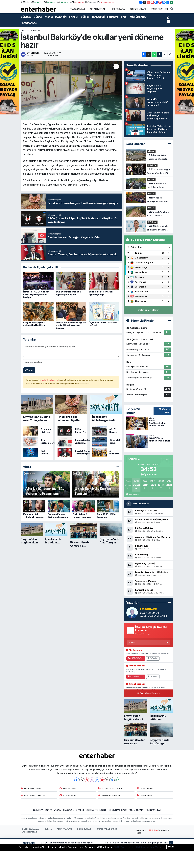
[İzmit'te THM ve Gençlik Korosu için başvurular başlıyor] (38, 281)
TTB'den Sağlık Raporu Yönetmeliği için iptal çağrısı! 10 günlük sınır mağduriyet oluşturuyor (158, 171)
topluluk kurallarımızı (49, 380)
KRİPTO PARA (118, 9)
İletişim (48, 829)
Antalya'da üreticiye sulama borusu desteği (156, 185)
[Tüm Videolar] (117, 467)
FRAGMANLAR (77, 9)
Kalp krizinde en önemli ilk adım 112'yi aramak (157, 228)
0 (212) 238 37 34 (136, 676)
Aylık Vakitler (134, 494)
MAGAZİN (61, 17)
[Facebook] (76, 779)
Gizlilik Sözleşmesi (30, 829)
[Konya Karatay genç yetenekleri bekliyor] (38, 311)
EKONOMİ (113, 17)
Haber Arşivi (146, 795)
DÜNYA (38, 17)
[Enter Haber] (38, 9)
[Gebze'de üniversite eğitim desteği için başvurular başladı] (71, 311)
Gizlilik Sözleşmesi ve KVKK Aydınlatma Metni (137, 847)
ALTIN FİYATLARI (98, 9)
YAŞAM (48, 17)
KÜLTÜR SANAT (138, 17)
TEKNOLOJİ (98, 17)
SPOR (124, 17)
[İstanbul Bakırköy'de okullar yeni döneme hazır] (71, 90)
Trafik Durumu (146, 788)
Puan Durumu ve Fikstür (34, 795)
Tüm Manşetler (70, 795)
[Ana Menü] (168, 22)
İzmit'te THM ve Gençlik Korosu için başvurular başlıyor (36, 294)
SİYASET (74, 17)
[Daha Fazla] (159, 54)
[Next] (112, 779)
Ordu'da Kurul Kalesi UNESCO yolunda (158, 214)
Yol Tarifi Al (154, 658)
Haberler (25, 30)
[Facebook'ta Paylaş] (144, 54)
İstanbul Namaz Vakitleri (113, 788)
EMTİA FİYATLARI (159, 9)
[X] (81, 779)
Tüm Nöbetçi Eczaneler (149, 693)
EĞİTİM (85, 17)
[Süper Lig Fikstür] (169, 320)
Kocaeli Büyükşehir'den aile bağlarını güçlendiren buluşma (158, 200)
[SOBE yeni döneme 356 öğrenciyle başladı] (71, 281)
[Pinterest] (87, 779)
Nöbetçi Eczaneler (32, 788)
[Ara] (171, 9)
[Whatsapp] (117, 779)
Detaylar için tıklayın (148, 310)
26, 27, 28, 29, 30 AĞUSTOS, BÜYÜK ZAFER (153, 614)
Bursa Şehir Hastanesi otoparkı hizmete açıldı (157, 157)
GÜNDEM (26, 17)
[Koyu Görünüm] (168, 18)
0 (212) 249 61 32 (136, 658)
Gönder (29, 370)
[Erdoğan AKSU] (132, 612)
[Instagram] (92, 779)
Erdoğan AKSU (148, 609)
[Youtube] (102, 779)
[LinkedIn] (97, 779)
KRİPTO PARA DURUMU (107, 829)
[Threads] (107, 779)
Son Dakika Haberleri (110, 795)
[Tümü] (169, 144)
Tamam (171, 847)
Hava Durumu (69, 788)
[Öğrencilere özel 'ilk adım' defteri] (104, 311)
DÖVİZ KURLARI (138, 9)
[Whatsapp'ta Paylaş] (154, 54)
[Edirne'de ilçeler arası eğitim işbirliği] (104, 281)
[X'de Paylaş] (148, 54)
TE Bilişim (153, 830)
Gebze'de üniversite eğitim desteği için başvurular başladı (71, 325)
